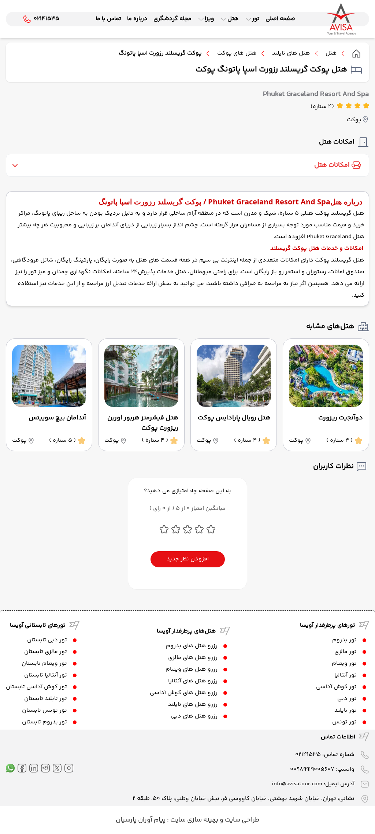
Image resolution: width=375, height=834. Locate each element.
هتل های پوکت (237, 53)
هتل (331, 53)
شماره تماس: (324, 754)
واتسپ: (322, 769)
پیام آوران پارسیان (141, 820)
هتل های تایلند (291, 53)
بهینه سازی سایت (193, 820)
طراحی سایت (241, 820)
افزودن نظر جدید (188, 559)
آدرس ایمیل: (313, 784)
